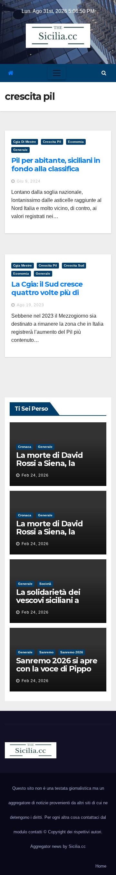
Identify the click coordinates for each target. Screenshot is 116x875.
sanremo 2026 (71, 652)
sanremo (46, 652)
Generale (20, 150)
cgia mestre (22, 265)
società (45, 583)
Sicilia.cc (77, 846)
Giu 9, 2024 (29, 181)
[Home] (10, 73)
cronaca (24, 446)
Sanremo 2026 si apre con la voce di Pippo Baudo (56, 668)
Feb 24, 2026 (35, 475)
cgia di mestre (24, 141)
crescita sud (74, 265)
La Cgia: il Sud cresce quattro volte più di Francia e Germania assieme (46, 297)
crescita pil (52, 141)
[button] (104, 73)
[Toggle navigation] (57, 73)
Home (100, 866)
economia (76, 141)
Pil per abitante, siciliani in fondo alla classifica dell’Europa (55, 169)
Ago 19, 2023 (30, 305)
